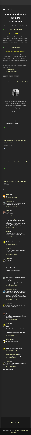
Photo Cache (9, 339)
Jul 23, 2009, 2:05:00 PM (11, 262)
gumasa (15, 11)
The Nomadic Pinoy (10, 289)
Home (16, 408)
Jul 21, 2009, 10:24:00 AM (11, 197)
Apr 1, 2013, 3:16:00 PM (11, 357)
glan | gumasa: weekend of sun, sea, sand (15, 161)
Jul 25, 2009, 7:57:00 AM (11, 272)
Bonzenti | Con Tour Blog (12, 354)
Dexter (7, 266)
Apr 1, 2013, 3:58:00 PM (11, 366)
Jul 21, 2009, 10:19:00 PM (11, 227)
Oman (7, 312)
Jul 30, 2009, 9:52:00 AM (11, 343)
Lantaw (7, 240)
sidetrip (23, 11)
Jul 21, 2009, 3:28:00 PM (11, 215)
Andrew (8, 231)
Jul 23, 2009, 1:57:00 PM (11, 254)
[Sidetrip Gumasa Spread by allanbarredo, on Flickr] (15, 29)
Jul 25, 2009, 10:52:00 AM (11, 285)
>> (26, 408)
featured (8, 11)
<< (4, 408)
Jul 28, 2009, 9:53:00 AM (11, 319)
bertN (7, 248)
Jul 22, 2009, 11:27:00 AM (11, 244)
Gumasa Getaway (10, 69)
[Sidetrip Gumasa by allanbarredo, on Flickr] (15, 47)
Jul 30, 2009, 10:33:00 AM (11, 350)
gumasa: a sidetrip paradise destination (15, 181)
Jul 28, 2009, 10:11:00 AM (11, 335)
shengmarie (9, 201)
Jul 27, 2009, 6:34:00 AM (11, 308)
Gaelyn (7, 210)
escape (7, 194)
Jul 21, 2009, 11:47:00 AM (11, 206)
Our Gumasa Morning (11, 71)
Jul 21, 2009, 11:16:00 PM (11, 236)
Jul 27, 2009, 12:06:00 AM (11, 299)
